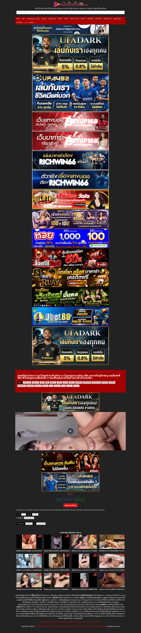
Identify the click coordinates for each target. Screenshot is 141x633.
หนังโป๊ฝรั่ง (98, 18)
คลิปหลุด (44, 18)
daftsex (76, 385)
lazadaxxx (29, 523)
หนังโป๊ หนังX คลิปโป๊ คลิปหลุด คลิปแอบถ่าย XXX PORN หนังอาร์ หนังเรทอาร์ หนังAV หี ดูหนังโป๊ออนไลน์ (70, 626)
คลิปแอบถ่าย (52, 18)
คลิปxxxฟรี (38, 385)
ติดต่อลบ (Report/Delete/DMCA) (51, 622)
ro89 (63, 385)
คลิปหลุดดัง (30, 385)
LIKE (71, 494)
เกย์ (26, 22)
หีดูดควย (53, 382)
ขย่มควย (45, 385)
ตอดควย (72, 382)
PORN (18, 18)
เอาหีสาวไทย (27, 382)
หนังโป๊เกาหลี (107, 18)
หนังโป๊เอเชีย (117, 18)
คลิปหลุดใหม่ (21, 385)
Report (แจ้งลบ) (70, 505)
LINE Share (80, 499)
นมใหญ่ (59, 382)
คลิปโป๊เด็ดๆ (87, 382)
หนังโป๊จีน (90, 18)
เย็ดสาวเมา (35, 382)
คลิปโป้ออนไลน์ (96, 382)
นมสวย (65, 382)
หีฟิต (47, 382)
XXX (23, 18)
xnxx (51, 385)
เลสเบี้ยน (31, 22)
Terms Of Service (94, 622)
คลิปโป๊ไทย (79, 382)
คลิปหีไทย (111, 382)
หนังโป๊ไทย (19, 22)
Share (61, 499)
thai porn (57, 385)
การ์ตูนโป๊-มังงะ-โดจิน (33, 18)
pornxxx (69, 385)
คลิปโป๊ (60, 18)
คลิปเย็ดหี (104, 382)
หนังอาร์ (83, 18)
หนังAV (66, 18)
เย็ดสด (42, 382)
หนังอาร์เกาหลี (74, 18)
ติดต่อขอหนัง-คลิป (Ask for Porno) (76, 622)
